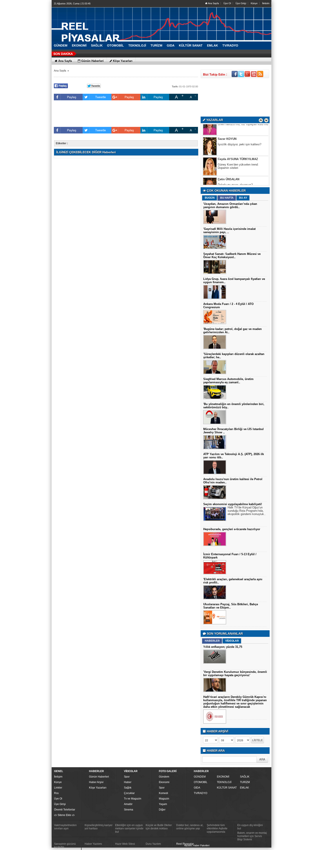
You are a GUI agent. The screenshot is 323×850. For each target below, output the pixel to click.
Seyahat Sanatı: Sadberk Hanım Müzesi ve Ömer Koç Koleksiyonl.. (232, 255)
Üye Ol (227, 3)
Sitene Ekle (64, 815)
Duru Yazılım (153, 843)
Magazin (164, 798)
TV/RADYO (200, 793)
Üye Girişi (241, 3)
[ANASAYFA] (100, 22)
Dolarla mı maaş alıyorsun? (235, 173)
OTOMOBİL (200, 782)
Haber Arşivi (96, 782)
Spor (127, 776)
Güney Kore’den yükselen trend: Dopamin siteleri (238, 155)
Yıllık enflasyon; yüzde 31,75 (222, 646)
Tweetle (100, 97)
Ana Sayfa (213, 3)
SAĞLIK (244, 776)
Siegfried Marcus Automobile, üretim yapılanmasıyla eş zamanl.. (228, 380)
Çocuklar (129, 793)
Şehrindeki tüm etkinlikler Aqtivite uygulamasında (217, 828)
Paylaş (71, 97)
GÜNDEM (200, 776)
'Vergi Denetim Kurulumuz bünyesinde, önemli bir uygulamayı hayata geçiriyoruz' (235, 673)
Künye (254, 3)
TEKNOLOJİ (224, 782)
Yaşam (163, 804)
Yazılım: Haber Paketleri (196, 845)
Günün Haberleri (99, 776)
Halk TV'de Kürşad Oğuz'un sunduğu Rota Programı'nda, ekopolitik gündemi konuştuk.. (247, 511)
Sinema (128, 809)
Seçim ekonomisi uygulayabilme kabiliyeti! (232, 504)
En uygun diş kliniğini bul (250, 827)
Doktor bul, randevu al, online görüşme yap (189, 827)
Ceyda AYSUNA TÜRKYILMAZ (238, 148)
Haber (127, 782)
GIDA (197, 787)
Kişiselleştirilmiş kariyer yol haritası (99, 827)
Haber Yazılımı (93, 843)
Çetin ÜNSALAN (228, 168)
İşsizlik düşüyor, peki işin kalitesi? (239, 133)
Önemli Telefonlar (64, 809)
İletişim (58, 776)
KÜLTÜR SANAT (227, 787)
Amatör (128, 804)
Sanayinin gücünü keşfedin (65, 845)
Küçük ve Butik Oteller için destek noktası (159, 827)
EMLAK (244, 787)
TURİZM (245, 782)
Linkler (58, 787)
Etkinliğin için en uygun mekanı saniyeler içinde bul (129, 828)
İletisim (265, 3)
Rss (56, 793)
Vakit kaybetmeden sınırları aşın (65, 827)
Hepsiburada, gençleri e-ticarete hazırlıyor (231, 529)
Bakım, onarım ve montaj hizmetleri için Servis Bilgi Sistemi (252, 836)
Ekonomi (164, 782)
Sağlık (127, 787)
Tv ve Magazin (132, 798)
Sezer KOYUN (227, 128)
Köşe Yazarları (97, 787)
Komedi (163, 793)
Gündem (164, 776)
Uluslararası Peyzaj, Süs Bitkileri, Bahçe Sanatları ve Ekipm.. (230, 606)
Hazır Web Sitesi (125, 843)
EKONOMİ (223, 776)
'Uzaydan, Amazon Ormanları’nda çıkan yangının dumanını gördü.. (230, 205)
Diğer (162, 809)
